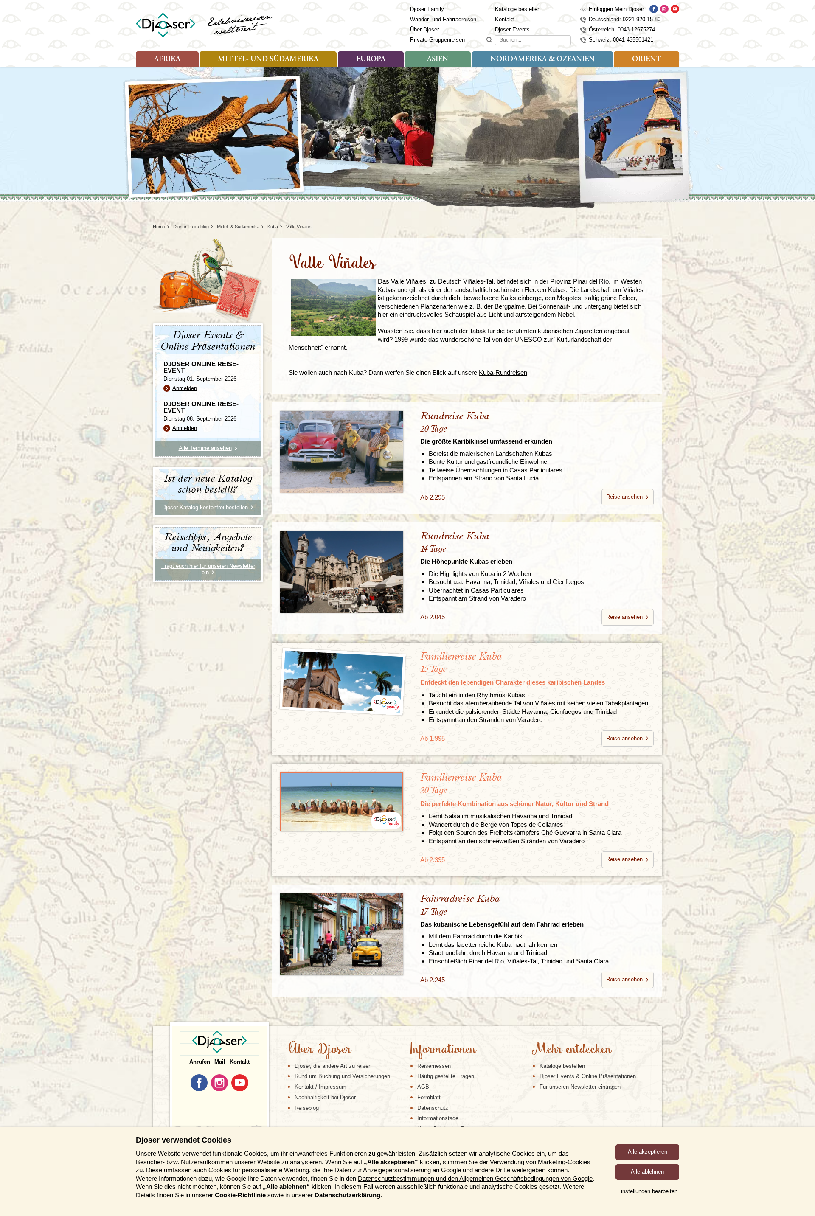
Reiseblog (307, 1108)
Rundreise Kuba (486, 428)
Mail (219, 1062)
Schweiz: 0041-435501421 (621, 40)
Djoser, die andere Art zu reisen (333, 1066)
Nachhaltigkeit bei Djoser (325, 1097)
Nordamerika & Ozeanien (542, 59)
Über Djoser (424, 29)
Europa (370, 59)
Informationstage (437, 1118)
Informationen (442, 1050)
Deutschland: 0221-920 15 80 (624, 19)
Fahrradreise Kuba (502, 910)
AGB (423, 1087)
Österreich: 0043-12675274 (622, 29)
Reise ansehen (624, 497)
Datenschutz (432, 1108)
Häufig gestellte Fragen (445, 1076)
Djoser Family (427, 9)
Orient (646, 59)
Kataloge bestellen (517, 9)
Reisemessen (434, 1066)
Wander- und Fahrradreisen (443, 19)
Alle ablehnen (647, 1171)
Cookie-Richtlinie (240, 1195)
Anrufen (199, 1062)
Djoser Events (512, 29)
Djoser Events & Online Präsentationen (588, 1076)
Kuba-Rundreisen (503, 372)
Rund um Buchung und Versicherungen (342, 1076)
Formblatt (429, 1097)
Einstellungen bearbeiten (647, 1191)
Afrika (167, 59)
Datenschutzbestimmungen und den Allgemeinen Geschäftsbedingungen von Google (475, 1178)
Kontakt (504, 19)
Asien (437, 59)
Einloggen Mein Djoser (616, 9)
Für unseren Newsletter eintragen (580, 1087)
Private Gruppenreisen (437, 40)
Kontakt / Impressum (320, 1087)
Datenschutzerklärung (347, 1195)
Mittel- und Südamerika (268, 59)
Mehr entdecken (571, 1050)
